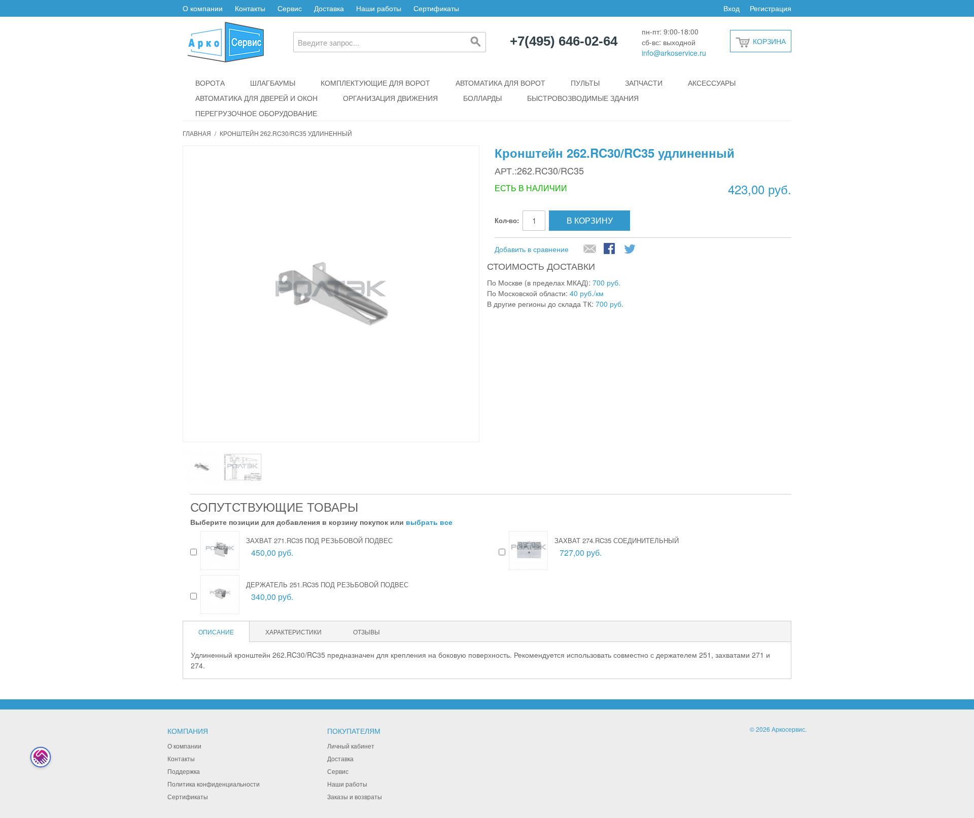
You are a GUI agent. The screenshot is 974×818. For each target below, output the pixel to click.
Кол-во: (507, 220)
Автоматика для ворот (500, 83)
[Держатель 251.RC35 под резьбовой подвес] (219, 594)
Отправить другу (590, 249)
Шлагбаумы (272, 83)
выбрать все (429, 522)
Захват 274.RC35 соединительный (616, 540)
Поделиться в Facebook (610, 249)
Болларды (482, 98)
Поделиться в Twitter (630, 249)
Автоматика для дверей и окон (256, 98)
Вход (731, 8)
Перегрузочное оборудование (256, 113)
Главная (197, 133)
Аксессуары (712, 83)
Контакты (250, 8)
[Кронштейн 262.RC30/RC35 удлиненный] (201, 466)
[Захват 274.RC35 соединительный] (528, 550)
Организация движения (390, 98)
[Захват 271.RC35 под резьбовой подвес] (219, 550)
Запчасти (644, 83)
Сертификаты (436, 8)
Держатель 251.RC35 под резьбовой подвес (327, 584)
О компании (203, 8)
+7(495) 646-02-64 (563, 41)
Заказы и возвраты (354, 796)
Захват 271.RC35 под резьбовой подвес (319, 540)
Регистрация (770, 8)
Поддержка (183, 771)
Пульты (585, 83)
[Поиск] (476, 42)
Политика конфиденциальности (213, 783)
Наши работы (378, 8)
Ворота (210, 83)
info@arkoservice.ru (674, 53)
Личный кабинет (350, 745)
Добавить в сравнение (532, 249)
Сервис (289, 8)
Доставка (329, 8)
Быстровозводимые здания (583, 98)
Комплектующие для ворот (375, 83)
